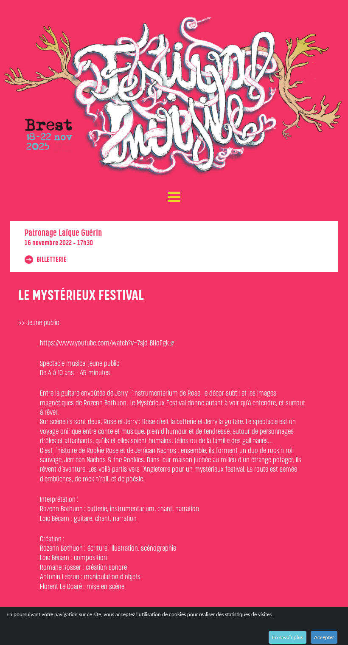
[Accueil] (174, 95)
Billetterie (51, 259)
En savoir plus (287, 637)
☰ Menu (174, 195)
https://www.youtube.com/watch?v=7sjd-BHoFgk (104, 343)
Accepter (324, 637)
